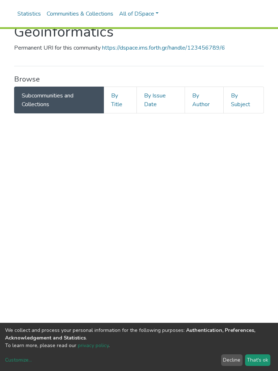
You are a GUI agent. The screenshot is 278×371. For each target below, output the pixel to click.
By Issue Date (155, 100)
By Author (201, 100)
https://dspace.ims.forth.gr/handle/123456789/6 (163, 48)
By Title (116, 100)
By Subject (240, 100)
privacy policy (93, 345)
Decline (231, 360)
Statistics (29, 14)
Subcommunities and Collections (47, 100)
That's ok (257, 360)
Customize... (18, 360)
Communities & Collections (80, 14)
